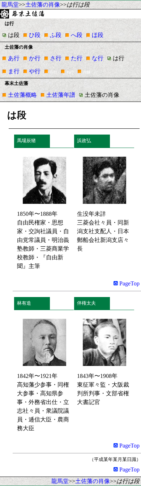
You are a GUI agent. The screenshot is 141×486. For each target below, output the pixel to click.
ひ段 (34, 35)
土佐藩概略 (22, 95)
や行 (34, 71)
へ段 (76, 35)
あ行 (14, 58)
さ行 (55, 58)
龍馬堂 (10, 4)
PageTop (129, 283)
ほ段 (97, 35)
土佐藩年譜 (60, 95)
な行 (97, 58)
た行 (76, 58)
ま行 (14, 71)
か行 (34, 58)
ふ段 (55, 35)
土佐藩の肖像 (42, 4)
